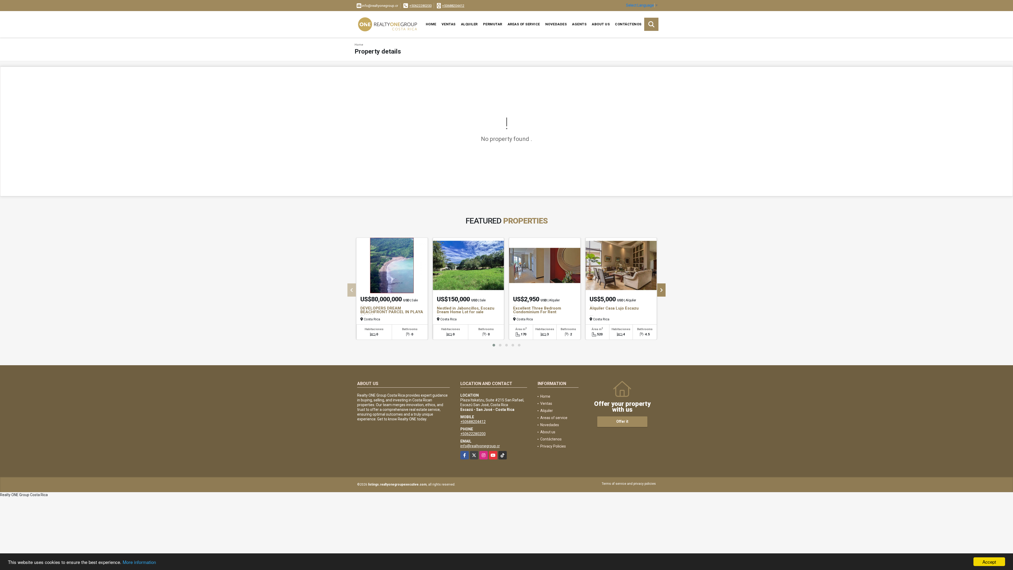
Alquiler (469, 24)
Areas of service (524, 24)
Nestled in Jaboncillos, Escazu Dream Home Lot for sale (465, 310)
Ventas (449, 24)
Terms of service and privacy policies (629, 484)
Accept (989, 561)
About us (601, 24)
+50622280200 (420, 6)
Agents (579, 24)
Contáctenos (628, 24)
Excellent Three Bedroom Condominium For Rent (537, 310)
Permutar (492, 24)
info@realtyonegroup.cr (480, 446)
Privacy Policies (553, 446)
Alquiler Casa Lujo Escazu (614, 308)
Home (431, 24)
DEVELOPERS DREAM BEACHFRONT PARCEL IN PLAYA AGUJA (391, 312)
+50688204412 (453, 6)
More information (139, 562)
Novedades (556, 24)
